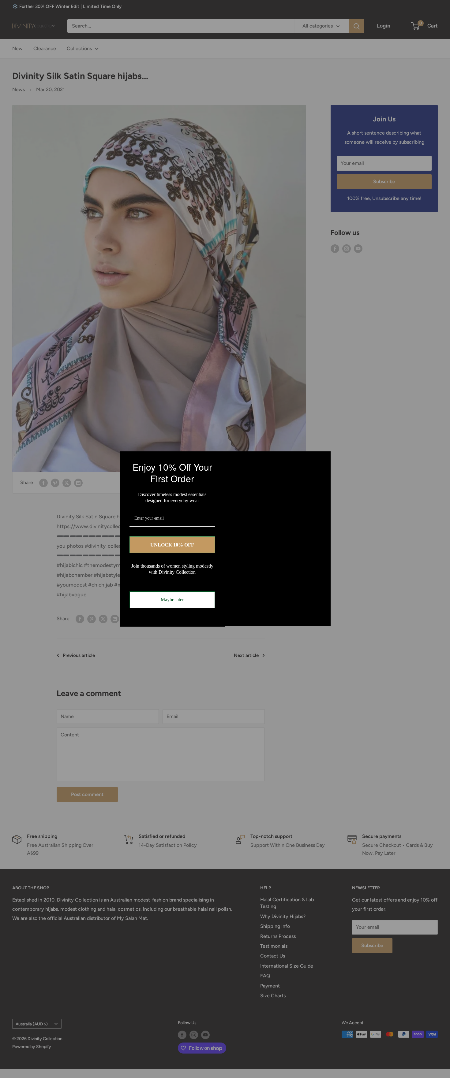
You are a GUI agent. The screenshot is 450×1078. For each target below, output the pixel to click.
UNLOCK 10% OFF (172, 544)
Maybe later (172, 599)
